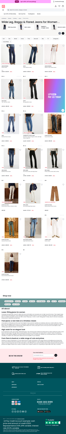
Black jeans (17, 301)
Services (39, 381)
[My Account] (55, 6)
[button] (62, 6)
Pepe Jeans (32, 301)
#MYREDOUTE (14, 387)
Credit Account (40, 384)
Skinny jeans (7, 304)
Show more (33, 393)
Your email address (38, 352)
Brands (38, 14)
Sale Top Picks (22, 14)
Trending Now (31, 14)
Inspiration (14, 384)
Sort (4, 38)
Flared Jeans (25, 18)
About (13, 381)
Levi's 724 (54, 301)
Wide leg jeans (62, 301)
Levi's (48, 301)
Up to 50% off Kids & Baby (10, 14)
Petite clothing (16, 304)
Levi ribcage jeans (41, 301)
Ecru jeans (25, 301)
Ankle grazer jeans (9, 301)
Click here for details (20, 418)
